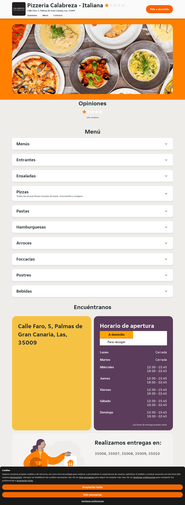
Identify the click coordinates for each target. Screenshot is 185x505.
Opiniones (32, 15)
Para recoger (117, 342)
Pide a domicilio (159, 9)
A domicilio (116, 334)
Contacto (58, 15)
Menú (45, 15)
